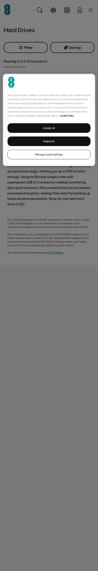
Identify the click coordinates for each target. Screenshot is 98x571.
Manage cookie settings (49, 154)
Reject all (49, 141)
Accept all (49, 127)
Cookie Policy (67, 115)
